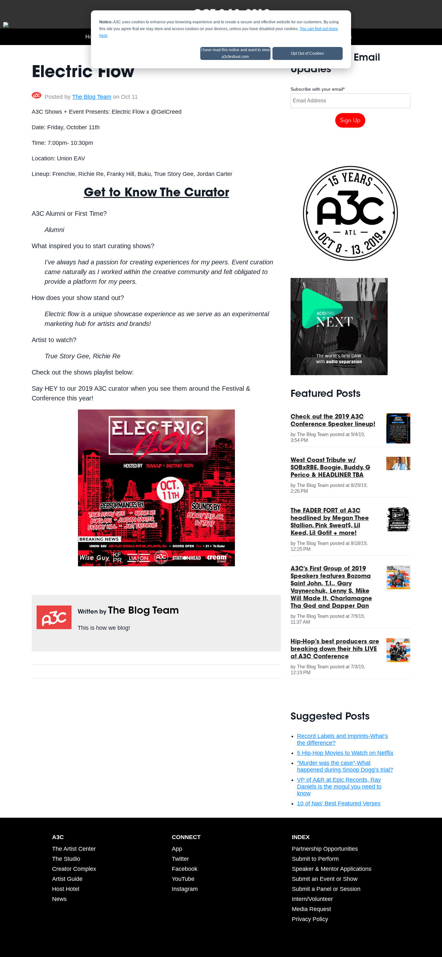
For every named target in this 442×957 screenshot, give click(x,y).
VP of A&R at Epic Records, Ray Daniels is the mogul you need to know (339, 787)
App (177, 849)
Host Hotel (65, 889)
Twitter (90, 643)
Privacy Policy (310, 919)
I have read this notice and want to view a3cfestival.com (235, 53)
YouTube (183, 879)
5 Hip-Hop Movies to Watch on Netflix (345, 753)
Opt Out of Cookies (307, 53)
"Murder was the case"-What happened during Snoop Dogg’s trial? (345, 766)
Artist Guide (67, 879)
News (59, 899)
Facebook (81, 643)
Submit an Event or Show (325, 879)
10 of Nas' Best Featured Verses (339, 803)
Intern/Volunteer (312, 899)
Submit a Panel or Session (326, 889)
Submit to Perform (315, 859)
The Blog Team (91, 97)
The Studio (66, 859)
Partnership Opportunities (325, 849)
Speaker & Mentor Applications (331, 869)
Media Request (311, 909)
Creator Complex (74, 869)
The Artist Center (74, 849)
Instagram (185, 889)
